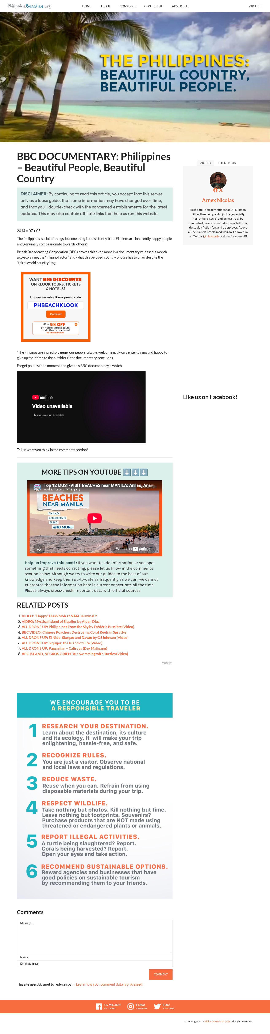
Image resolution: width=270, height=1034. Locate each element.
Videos (167, 662)
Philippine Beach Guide (217, 1021)
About (105, 6)
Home (86, 6)
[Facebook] (215, 190)
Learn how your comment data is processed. (109, 984)
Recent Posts (227, 162)
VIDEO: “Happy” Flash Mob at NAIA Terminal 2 (59, 616)
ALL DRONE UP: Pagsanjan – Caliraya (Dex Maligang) (64, 648)
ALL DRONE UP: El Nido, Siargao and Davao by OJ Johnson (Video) (75, 637)
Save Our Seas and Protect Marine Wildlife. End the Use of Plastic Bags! (169, 688)
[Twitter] (220, 190)
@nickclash (211, 236)
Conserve (127, 6)
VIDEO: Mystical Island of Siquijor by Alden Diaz (61, 621)
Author (205, 162)
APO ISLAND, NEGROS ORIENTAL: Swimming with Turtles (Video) (75, 654)
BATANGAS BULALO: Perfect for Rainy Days (159, 688)
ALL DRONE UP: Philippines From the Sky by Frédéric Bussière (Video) (78, 627)
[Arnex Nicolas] (218, 182)
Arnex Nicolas (218, 200)
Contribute (153, 6)
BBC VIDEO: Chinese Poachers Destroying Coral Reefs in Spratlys (74, 632)
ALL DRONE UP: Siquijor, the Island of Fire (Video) (62, 643)
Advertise (180, 6)
